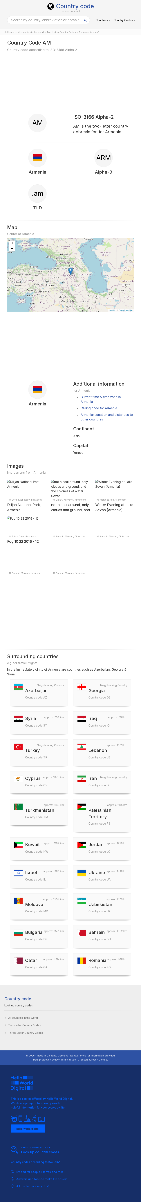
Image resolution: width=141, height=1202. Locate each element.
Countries (102, 20)
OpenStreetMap (126, 310)
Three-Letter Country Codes (25, 1032)
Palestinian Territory (99, 816)
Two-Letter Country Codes (24, 1025)
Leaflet (112, 310)
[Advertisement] (70, 82)
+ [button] (12, 243)
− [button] (12, 248)
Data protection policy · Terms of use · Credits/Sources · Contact (70, 1059)
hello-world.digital (27, 1128)
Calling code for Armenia (99, 408)
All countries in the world (23, 1017)
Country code (75, 6)
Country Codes (123, 20)
